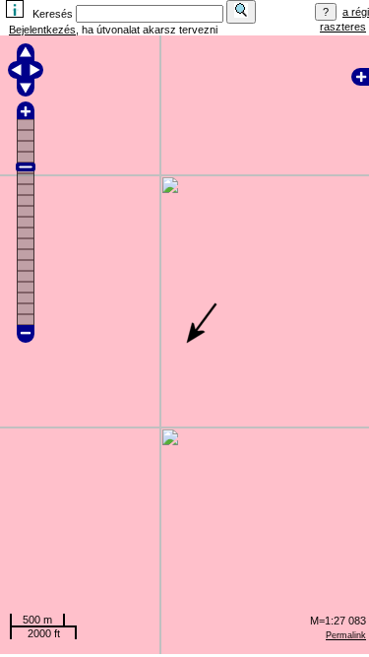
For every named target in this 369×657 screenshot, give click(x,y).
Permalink (346, 635)
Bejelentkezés (42, 29)
